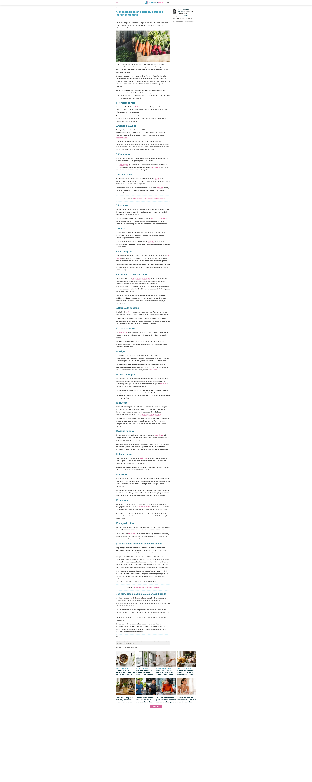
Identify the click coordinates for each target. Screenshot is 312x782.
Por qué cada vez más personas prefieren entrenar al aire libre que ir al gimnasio (145, 700)
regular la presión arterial (158, 218)
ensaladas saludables (144, 507)
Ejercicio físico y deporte (143, 696)
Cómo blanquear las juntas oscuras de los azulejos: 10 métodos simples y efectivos (164, 672)
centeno (128, 312)
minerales (163, 384)
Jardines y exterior (142, 668)
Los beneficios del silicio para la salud (146, 587)
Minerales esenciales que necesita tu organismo (149, 199)
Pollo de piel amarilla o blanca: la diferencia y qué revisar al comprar (186, 672)
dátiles (157, 178)
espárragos (143, 458)
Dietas (117, 8)
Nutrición (122, 8)
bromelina (131, 534)
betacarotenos (123, 164)
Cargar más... (156, 706)
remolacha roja (137, 107)
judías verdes (123, 332)
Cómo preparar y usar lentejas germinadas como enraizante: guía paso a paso (124, 700)
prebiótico (151, 241)
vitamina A (156, 167)
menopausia (153, 370)
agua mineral (158, 435)
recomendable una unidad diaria (150, 414)
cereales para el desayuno (141, 278)
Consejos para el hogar (123, 668)
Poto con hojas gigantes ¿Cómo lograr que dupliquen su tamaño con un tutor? (145, 672)
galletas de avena (121, 138)
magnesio (160, 188)
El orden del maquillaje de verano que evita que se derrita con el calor (186, 700)
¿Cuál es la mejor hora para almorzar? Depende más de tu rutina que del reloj (166, 700)
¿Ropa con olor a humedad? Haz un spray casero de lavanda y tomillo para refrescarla (125, 672)
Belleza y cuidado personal (185, 696)
